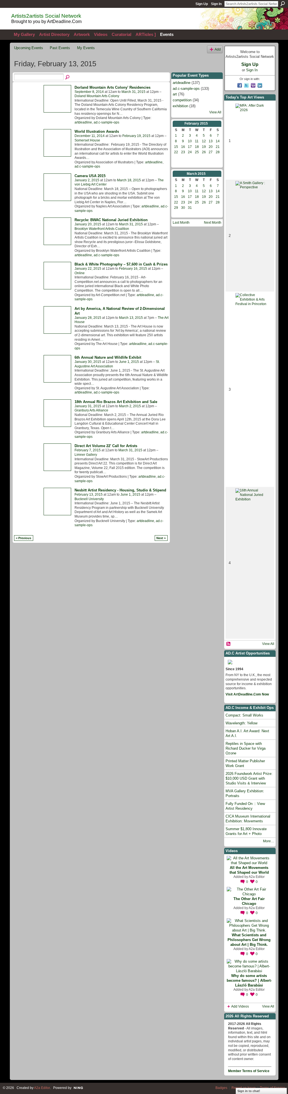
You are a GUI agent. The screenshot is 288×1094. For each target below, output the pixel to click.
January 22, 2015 (88, 269)
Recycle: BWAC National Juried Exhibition (111, 220)
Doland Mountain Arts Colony (97, 96)
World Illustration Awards (97, 131)
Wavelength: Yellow (241, 723)
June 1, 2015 (129, 362)
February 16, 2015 (133, 269)
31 (190, 208)
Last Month (181, 223)
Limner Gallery (86, 455)
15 (176, 147)
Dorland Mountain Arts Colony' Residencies (112, 87)
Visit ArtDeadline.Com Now (247, 694)
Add (218, 49)
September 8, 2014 (89, 92)
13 (211, 141)
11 (197, 141)
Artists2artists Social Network (46, 16)
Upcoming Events (28, 48)
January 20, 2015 (88, 224)
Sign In (216, 4)
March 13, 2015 (131, 318)
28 (218, 152)
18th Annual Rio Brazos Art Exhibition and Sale (116, 402)
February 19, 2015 (136, 136)
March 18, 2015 (129, 180)
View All (215, 112)
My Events (86, 48)
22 (176, 152)
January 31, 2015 (88, 406)
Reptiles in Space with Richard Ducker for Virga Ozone (246, 748)
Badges (221, 1088)
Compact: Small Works (244, 715)
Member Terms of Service (248, 1071)
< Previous (23, 538)
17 (190, 147)
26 (204, 152)
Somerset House (87, 140)
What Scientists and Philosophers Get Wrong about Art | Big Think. (249, 940)
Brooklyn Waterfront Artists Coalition (102, 229)
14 (218, 141)
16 (183, 147)
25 (197, 152)
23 (183, 152)
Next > (161, 538)
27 (211, 152)
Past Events (60, 48)
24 (190, 152)
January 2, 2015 (87, 180)
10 (190, 141)
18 (197, 147)
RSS (228, 644)
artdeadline (83, 122)
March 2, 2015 (130, 406)
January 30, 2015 (88, 362)
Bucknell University (89, 499)
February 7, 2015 (88, 450)
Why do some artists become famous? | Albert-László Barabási (249, 980)
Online (80, 273)
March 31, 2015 (133, 92)
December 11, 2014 (90, 136)
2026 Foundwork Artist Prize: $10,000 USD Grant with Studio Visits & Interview (249, 778)
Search (282, 3)
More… (268, 841)
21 (218, 147)
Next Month (212, 223)
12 (204, 141)
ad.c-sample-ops (106, 122)
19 (204, 147)
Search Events (67, 77)
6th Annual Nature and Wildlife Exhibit (108, 357)
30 (183, 208)
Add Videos (240, 1006)
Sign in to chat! (248, 1091)
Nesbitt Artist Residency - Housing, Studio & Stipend (120, 490)
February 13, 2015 (89, 494)
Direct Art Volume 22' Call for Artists (106, 446)
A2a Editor (257, 877)
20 (211, 147)
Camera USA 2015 (90, 176)
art (175, 94)
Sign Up (201, 4)
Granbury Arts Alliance (91, 410)
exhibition (180, 106)
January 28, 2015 (88, 318)
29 (176, 208)
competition (182, 100)
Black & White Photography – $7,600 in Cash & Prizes (121, 264)
